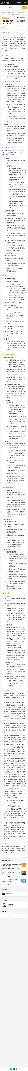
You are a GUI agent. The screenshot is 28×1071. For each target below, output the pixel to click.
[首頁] (5, 3)
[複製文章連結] (8, 1069)
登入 (24, 7)
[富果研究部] (18, 17)
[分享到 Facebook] (14, 1069)
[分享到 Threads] (19, 1069)
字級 (24, 27)
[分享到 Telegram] (16, 1069)
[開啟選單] (2, 7)
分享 (19, 27)
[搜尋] (9, 7)
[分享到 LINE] (11, 1069)
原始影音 (15, 48)
